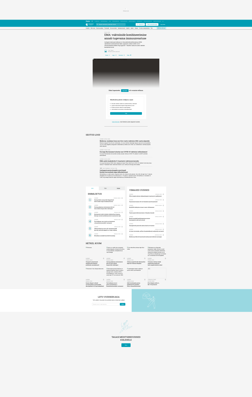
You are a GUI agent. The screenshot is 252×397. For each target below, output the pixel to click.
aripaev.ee (97, 21)
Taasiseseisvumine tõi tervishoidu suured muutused (143, 201)
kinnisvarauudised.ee (148, 21)
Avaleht (88, 28)
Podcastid (106, 28)
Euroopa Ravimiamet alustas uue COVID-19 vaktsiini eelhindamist (123, 152)
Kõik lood (93, 28)
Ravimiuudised (99, 28)
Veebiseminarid (121, 28)
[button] (105, 304)
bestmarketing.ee (104, 21)
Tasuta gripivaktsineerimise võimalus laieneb (141, 213)
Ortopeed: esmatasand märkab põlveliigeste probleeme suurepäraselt (92, 263)
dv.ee (110, 21)
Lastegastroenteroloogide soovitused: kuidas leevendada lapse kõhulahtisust (114, 171)
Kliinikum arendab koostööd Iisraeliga (104, 235)
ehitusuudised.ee (115, 21)
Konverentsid (113, 28)
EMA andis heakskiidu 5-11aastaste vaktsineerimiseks (119, 161)
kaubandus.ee (139, 21)
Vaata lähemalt (115, 122)
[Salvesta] (122, 198)
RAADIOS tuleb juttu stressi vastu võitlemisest (141, 207)
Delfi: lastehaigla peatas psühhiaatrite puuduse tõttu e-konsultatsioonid (133, 284)
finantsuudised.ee (123, 21)
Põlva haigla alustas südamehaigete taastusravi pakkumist (145, 196)
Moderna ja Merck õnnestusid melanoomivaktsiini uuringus (145, 236)
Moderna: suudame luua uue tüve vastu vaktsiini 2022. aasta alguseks (125, 141)
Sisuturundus (106, 168)
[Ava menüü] (92, 21)
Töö (152, 28)
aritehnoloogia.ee (132, 21)
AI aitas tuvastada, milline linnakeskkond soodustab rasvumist (146, 231)
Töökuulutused (152, 279)
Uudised (102, 139)
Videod (136, 28)
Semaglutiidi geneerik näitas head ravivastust (141, 225)
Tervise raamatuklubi (144, 28)
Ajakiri (132, 28)
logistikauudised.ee (157, 21)
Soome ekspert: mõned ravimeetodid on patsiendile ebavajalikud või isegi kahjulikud (95, 284)
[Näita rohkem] (163, 21)
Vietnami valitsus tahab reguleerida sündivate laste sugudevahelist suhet (155, 263)
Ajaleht (128, 28)
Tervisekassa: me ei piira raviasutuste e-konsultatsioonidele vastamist (114, 284)
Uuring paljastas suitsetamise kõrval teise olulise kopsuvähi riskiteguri (114, 263)
